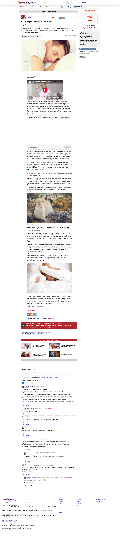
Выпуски (28, 7)
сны (46, 309)
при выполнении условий (25, 527)
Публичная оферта (81, 505)
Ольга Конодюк (28, 427)
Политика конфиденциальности (9, 520)
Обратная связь (99, 501)
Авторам (79, 503)
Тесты (47, 7)
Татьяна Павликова (31, 477)
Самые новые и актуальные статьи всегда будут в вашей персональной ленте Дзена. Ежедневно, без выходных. (89, 42)
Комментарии (55, 7)
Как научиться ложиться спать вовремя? (39, 346)
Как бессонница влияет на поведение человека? (68, 346)
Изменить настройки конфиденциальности (12, 532)
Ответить (28, 405)
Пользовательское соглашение (9, 521)
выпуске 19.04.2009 (37, 333)
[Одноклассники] (62, 18)
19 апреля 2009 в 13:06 (41, 477)
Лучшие (36, 374)
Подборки (35, 7)
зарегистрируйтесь (43, 377)
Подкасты (64, 7)
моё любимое (40, 480)
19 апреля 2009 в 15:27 (37, 427)
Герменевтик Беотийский (28, 408)
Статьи (42, 7)
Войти (84, 2)
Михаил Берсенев (31, 452)
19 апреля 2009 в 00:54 (38, 464)
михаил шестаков (26, 438)
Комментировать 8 (34, 318)
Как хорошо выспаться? (67, 354)
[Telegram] (64, 18)
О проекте (79, 499)
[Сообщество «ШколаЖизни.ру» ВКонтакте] (78, 6)
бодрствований (48, 159)
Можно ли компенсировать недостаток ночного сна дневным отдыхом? (40, 354)
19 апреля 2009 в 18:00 (41, 452)
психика (45, 111)
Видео (70, 7)
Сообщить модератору (47, 386)
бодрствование (31, 310)
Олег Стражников (29, 386)
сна (68, 103)
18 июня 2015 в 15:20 (38, 386)
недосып (50, 153)
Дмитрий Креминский (72, 35)
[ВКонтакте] (60, 18)
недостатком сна (55, 76)
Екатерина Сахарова (27, 416)
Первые (32, 374)
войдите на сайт (54, 377)
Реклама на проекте (100, 499)
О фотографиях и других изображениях (11, 524)
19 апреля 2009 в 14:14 (36, 438)
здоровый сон (30, 175)
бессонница (30, 164)
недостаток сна (63, 309)
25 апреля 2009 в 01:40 (37, 417)
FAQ (78, 501)
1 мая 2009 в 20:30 (38, 408)
